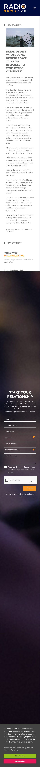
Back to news (15, 25)
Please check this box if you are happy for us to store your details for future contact (22, 470)
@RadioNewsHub (14, 255)
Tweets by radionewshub (13, 270)
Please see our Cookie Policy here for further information (18, 748)
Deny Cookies (20, 761)
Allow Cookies (20, 756)
